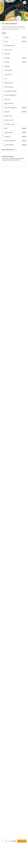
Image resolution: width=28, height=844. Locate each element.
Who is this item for (8, 150)
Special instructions (8, 156)
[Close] (24, 2)
